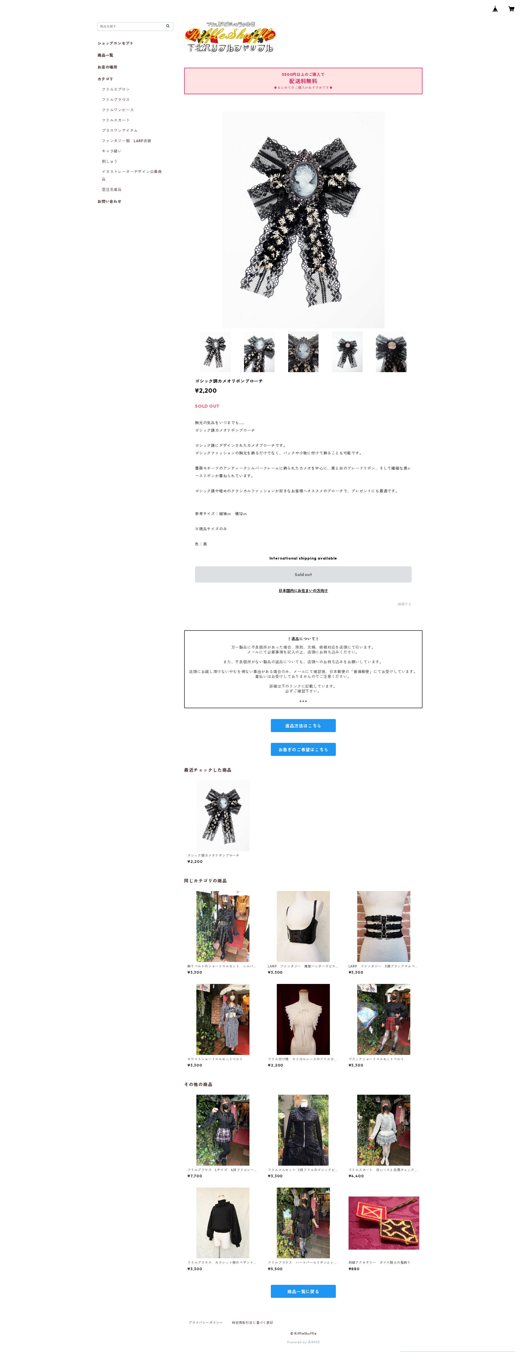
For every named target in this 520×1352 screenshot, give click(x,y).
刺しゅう (110, 161)
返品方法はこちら (303, 726)
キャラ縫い (112, 151)
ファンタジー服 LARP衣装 (126, 140)
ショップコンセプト (116, 43)
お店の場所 (108, 67)
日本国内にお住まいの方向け (303, 590)
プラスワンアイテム (120, 130)
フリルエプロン (116, 89)
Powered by (297, 1342)
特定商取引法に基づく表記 (253, 1323)
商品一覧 (105, 55)
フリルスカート (116, 120)
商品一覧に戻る (303, 1291)
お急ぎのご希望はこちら (303, 749)
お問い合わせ (110, 201)
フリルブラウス (116, 99)
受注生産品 (112, 189)
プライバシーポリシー (205, 1323)
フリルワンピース (118, 110)
